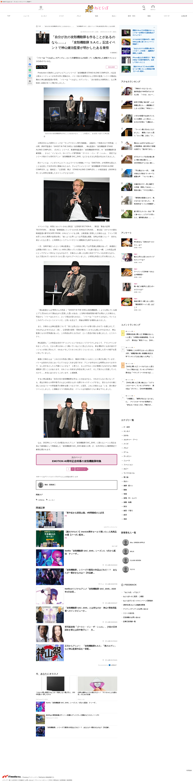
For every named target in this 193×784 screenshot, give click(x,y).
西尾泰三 (114, 52)
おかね (126, 435)
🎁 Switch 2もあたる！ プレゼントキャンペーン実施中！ (16, 1)
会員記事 (184, 16)
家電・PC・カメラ (130, 498)
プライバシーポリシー (41, 780)
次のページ (81, 469)
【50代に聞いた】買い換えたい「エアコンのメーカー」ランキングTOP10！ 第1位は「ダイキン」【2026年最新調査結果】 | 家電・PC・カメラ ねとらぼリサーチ (140, 389)
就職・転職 (127, 502)
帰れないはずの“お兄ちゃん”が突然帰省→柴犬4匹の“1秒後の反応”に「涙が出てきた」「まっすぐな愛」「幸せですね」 (144, 149)
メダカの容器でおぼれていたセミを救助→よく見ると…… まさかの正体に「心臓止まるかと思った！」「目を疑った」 (145, 122)
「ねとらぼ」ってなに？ (130, 592)
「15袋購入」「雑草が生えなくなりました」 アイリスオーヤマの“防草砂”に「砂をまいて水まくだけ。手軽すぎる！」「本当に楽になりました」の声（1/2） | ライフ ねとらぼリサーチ (140, 405)
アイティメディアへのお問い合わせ (134, 609)
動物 (149, 16)
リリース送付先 (127, 613)
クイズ (61, 16)
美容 (125, 519)
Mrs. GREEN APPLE (137, 542)
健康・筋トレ (128, 485)
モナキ (132, 569)
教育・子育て (128, 511)
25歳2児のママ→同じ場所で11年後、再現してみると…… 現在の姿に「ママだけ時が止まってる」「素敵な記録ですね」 (145, 190)
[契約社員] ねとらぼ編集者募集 (133, 605)
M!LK (132, 551)
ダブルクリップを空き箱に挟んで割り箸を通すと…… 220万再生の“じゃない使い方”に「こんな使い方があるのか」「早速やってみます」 (144, 163)
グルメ (79, 16)
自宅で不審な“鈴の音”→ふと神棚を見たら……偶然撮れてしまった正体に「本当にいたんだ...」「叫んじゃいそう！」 (144, 108)
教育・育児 (131, 16)
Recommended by (103, 665)
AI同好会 (41, 500)
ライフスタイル (129, 473)
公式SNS (14, 780)
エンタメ (44, 16)
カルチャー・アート (131, 439)
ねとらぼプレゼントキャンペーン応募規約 (137, 601)
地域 (96, 16)
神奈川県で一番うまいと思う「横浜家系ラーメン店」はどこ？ (144, 304)
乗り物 (126, 477)
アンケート (126, 233)
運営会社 (56, 780)
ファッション (128, 465)
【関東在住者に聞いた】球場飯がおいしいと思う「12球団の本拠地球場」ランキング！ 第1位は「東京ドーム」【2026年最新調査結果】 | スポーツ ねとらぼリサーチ (140, 340)
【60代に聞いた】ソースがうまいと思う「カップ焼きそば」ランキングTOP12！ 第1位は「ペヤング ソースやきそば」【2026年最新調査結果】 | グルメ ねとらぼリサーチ (141, 373)
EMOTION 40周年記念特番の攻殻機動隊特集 (76, 461)
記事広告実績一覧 (128, 621)
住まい (114, 16)
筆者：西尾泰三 (50, 485)
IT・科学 (127, 427)
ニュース (26, 16)
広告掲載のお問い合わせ (130, 617)
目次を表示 (111, 67)
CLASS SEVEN (135, 560)
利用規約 (189, 770)
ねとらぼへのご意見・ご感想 (132, 596)
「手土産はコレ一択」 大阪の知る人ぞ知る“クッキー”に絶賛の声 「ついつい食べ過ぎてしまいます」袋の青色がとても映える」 (144, 177)
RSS (50, 780)
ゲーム (126, 452)
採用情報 (63, 780)
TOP (8, 16)
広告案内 (21, 780)
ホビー (126, 469)
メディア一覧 (6, 780)
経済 (125, 515)
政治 (125, 506)
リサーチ (167, 16)
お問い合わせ (29, 780)
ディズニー (127, 456)
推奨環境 (69, 780)
